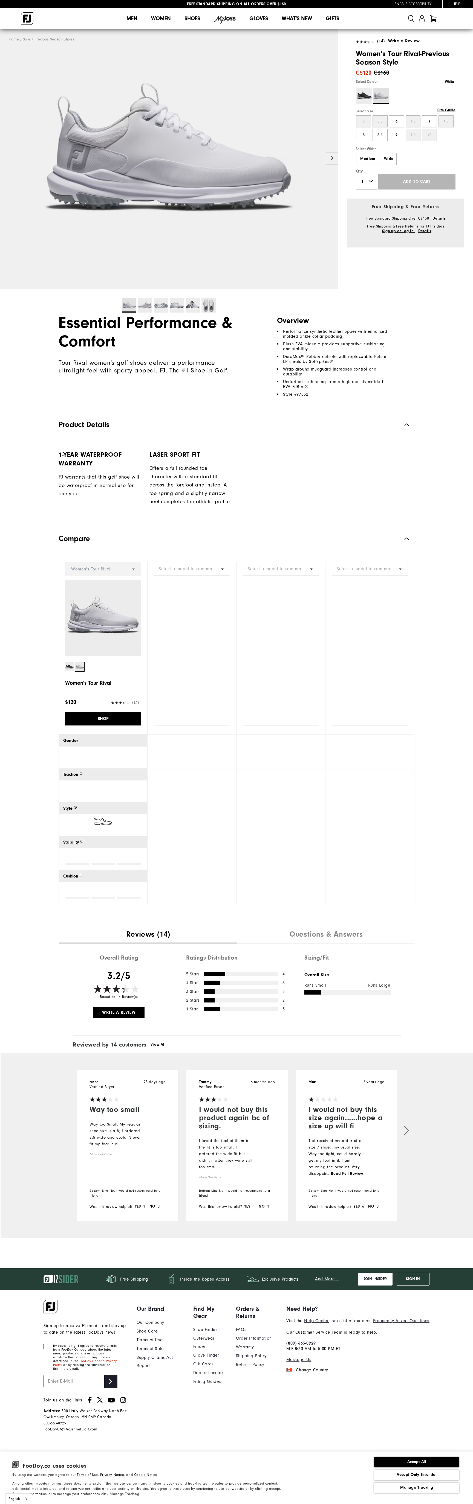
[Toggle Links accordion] (161, 1309)
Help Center (316, 1320)
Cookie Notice (145, 1475)
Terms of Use (87, 1475)
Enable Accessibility (413, 4)
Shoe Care (147, 1331)
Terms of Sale (150, 1348)
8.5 (379, 135)
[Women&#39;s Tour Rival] (169, 159)
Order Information (254, 1338)
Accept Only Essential (417, 1474)
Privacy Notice (112, 1475)
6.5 (413, 121)
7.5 (445, 121)
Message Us (298, 1359)
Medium (367, 159)
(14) (381, 41)
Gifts (332, 18)
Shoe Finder (205, 1329)
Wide (389, 159)
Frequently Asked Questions (401, 1320)
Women (161, 18)
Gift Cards (203, 1364)
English (14, 1499)
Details (439, 218)
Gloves (258, 18)
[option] (169, 159)
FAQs (241, 1329)
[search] (411, 18)
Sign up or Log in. (398, 231)
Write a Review (404, 41)
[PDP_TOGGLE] (402, 538)
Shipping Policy (251, 1355)
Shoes (192, 18)
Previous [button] (6, 158)
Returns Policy (250, 1364)
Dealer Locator (208, 1372)
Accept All (416, 1461)
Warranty (245, 1347)
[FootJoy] (27, 18)
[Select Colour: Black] (364, 96)
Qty (359, 171)
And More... (327, 1278)
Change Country (312, 1370)
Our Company (150, 1322)
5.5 (379, 121)
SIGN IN (413, 1279)
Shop (103, 718)
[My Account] (422, 18)
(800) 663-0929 (301, 1343)
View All (158, 1044)
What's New (297, 18)
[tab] (433, 18)
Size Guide (446, 110)
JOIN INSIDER (375, 1279)
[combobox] (192, 569)
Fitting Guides (207, 1381)
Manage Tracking (416, 1487)
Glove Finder (206, 1355)
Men (131, 18)
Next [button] (332, 158)
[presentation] (148, 935)
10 (429, 135)
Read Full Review (347, 1173)
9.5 (413, 135)
